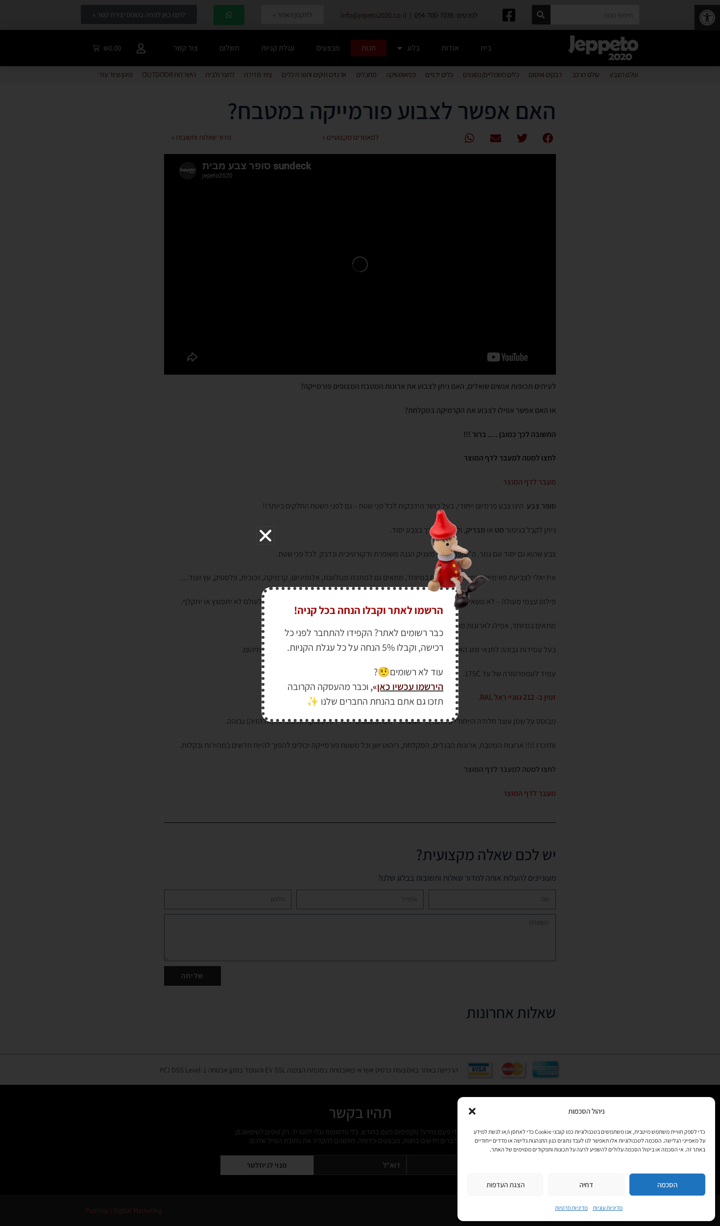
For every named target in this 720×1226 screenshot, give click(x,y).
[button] (472, 1111)
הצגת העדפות (505, 1184)
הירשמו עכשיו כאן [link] (410, 686)
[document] (360, 613)
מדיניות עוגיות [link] (608, 1207)
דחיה (586, 1184)
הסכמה (667, 1184)
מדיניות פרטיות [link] (571, 1207)
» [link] (375, 686)
